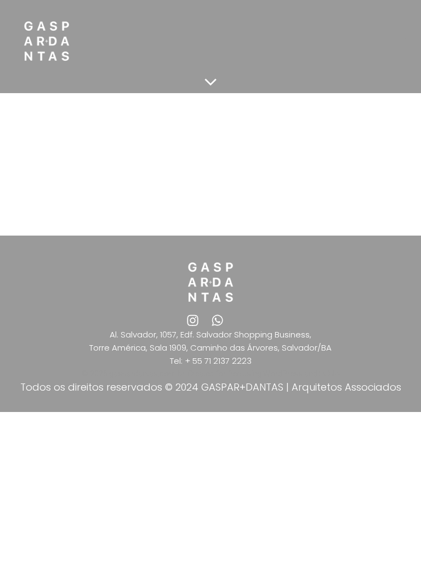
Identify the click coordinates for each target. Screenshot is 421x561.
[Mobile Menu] (400, 41)
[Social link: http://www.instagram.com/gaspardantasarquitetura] (198, 320)
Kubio (329, 373)
